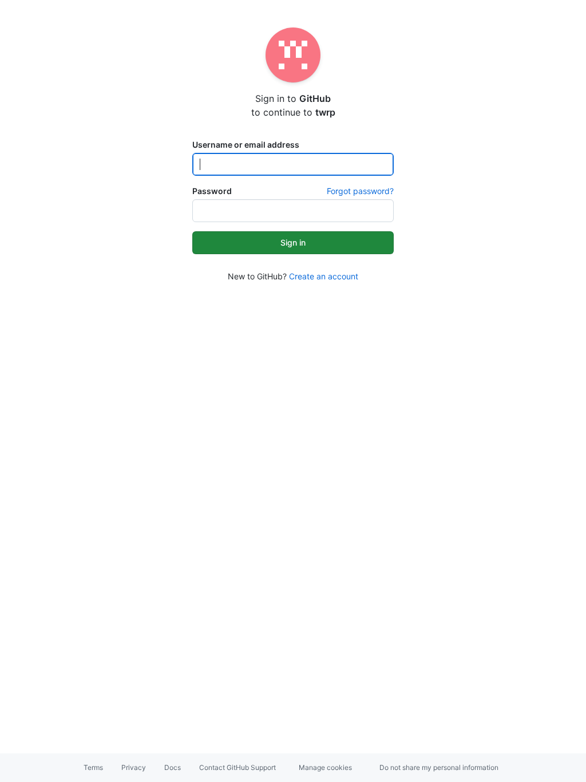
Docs (172, 767)
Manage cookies (325, 767)
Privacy (133, 767)
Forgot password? (360, 191)
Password (212, 191)
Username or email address (245, 144)
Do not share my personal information (438, 767)
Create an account (323, 276)
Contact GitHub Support (237, 767)
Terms (93, 767)
